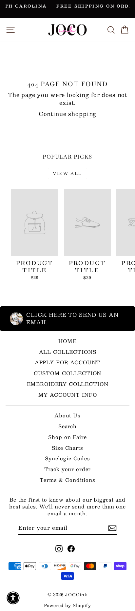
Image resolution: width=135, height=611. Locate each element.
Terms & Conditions (67, 480)
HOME (67, 341)
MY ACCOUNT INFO (67, 395)
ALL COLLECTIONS (67, 352)
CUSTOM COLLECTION (67, 373)
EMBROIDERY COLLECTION (67, 384)
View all (67, 173)
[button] (13, 597)
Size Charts (67, 448)
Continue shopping (67, 113)
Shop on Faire (67, 437)
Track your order (67, 469)
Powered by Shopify (67, 605)
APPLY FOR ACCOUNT (67, 362)
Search (67, 426)
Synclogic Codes (67, 458)
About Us (67, 415)
